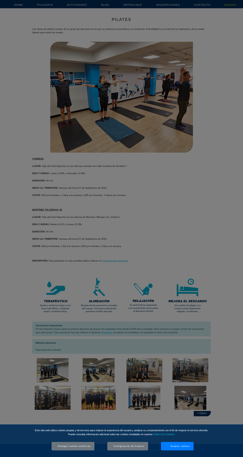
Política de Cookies (163, 434)
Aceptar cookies (180, 446)
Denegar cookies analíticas (74, 446)
